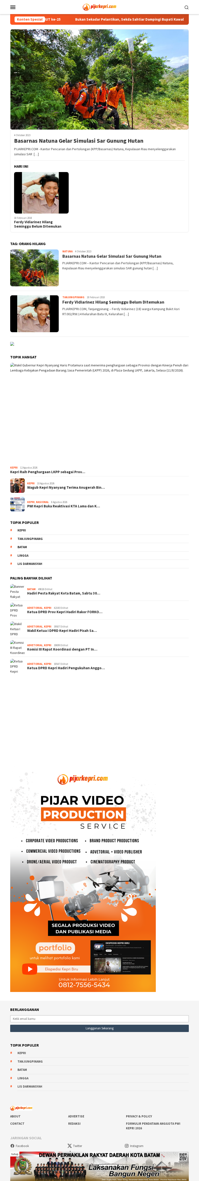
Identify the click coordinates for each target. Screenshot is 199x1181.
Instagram (136, 1146)
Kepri (14, 467)
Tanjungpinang (73, 297)
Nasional (42, 502)
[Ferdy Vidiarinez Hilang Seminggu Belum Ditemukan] (41, 193)
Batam (22, 547)
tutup (14, 1154)
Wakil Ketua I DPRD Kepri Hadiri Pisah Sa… (62, 630)
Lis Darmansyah (29, 564)
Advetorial (35, 608)
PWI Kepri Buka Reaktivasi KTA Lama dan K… (63, 506)
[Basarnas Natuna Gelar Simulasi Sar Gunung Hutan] (99, 79)
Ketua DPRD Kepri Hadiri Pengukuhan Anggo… (66, 668)
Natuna (67, 251)
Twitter (77, 1146)
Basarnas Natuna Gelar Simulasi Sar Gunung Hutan (78, 140)
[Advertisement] (99, 716)
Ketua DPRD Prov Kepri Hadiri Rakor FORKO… (64, 612)
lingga (22, 555)
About (15, 1116)
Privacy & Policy (139, 1116)
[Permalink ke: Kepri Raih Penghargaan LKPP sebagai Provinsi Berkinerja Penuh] (99, 413)
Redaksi (74, 1124)
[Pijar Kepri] (99, 6)
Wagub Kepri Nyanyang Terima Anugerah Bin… (66, 487)
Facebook (22, 1146)
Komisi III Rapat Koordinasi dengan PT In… (62, 649)
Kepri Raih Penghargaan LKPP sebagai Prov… (47, 472)
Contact (17, 1124)
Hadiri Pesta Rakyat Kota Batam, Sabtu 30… (63, 593)
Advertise (76, 1116)
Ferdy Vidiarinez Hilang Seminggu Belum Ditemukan (37, 224)
